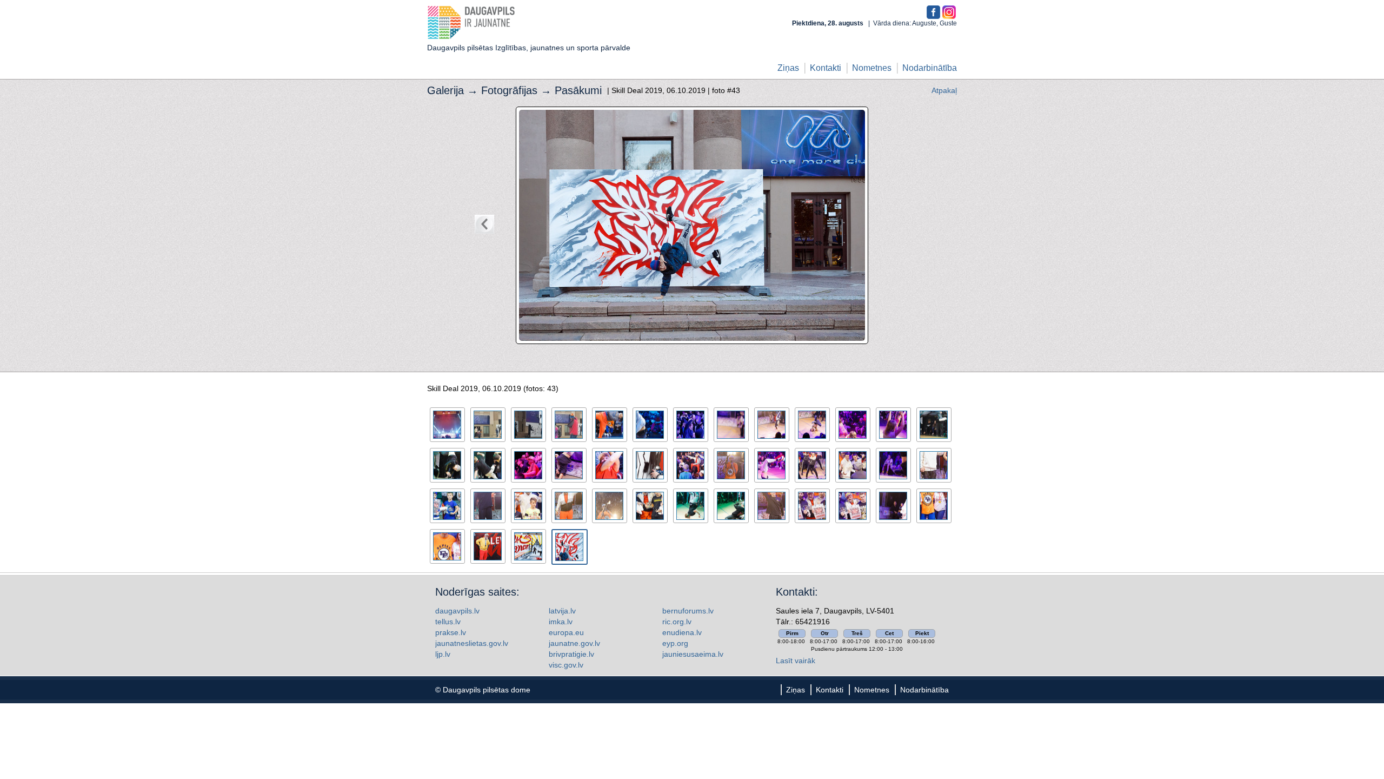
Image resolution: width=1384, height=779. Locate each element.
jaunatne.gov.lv (574, 643)
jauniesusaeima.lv (692, 654)
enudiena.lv (682, 632)
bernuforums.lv (688, 610)
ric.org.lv (676, 621)
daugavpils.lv (457, 610)
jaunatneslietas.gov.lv (471, 643)
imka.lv (561, 621)
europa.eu (566, 632)
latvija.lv (562, 610)
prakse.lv (450, 632)
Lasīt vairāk (795, 660)
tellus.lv (448, 621)
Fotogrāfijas (509, 90)
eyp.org (675, 643)
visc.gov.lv (566, 665)
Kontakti (825, 67)
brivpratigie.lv (571, 654)
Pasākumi (578, 90)
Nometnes (871, 67)
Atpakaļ (944, 90)
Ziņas (788, 67)
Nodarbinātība (929, 67)
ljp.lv (442, 654)
